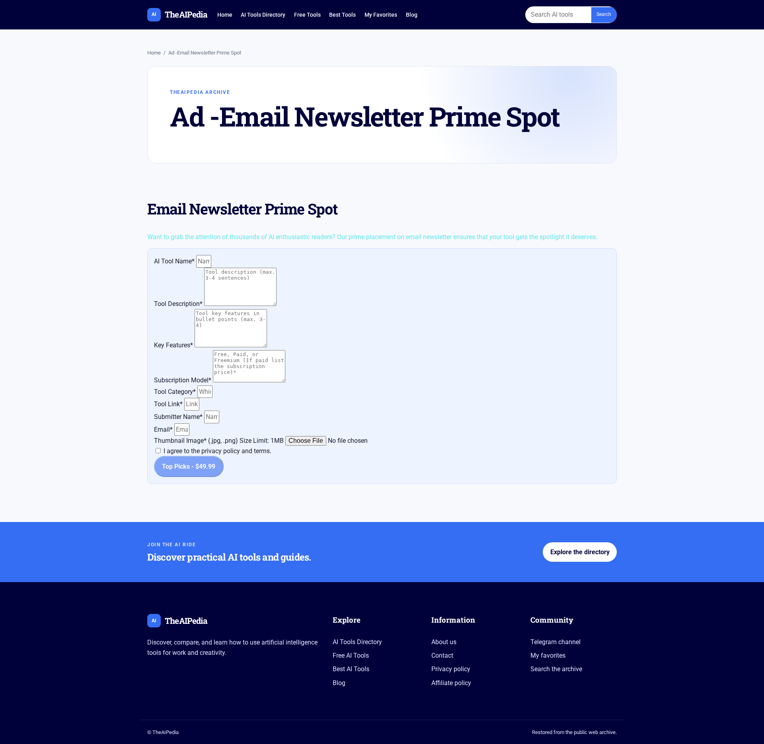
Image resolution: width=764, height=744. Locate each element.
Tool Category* (175, 391)
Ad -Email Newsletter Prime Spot (204, 53)
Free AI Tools (351, 655)
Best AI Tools (351, 669)
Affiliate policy (451, 683)
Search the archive (556, 669)
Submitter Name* (179, 417)
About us (443, 642)
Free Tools (307, 15)
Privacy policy (450, 669)
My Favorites (380, 15)
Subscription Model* (183, 380)
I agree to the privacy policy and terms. (217, 451)
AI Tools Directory (263, 15)
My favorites (547, 655)
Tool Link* (169, 404)
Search (603, 14)
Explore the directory (580, 552)
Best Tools (342, 15)
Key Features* (174, 345)
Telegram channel (555, 642)
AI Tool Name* (175, 261)
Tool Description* (179, 304)
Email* (164, 429)
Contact (442, 655)
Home (224, 15)
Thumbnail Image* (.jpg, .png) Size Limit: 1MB (219, 440)
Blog (411, 15)
